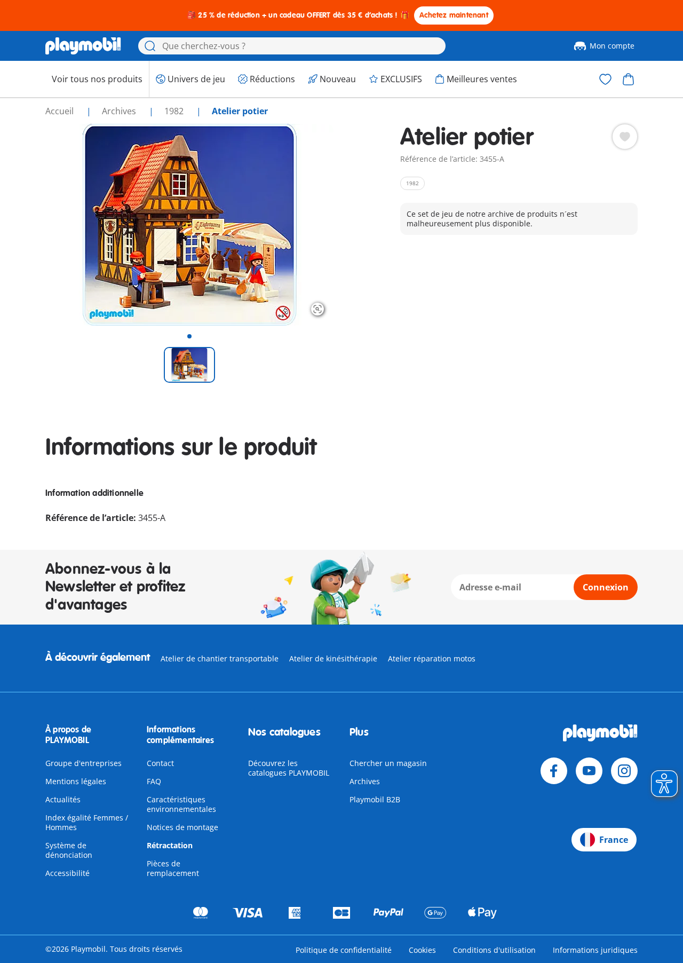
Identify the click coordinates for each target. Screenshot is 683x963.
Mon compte (612, 46)
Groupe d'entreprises (83, 763)
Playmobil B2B (375, 799)
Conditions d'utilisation (494, 950)
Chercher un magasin (388, 763)
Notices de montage (182, 827)
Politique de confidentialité (344, 950)
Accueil (60, 111)
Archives (365, 781)
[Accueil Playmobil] (83, 45)
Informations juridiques (595, 950)
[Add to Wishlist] (625, 136)
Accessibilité (67, 873)
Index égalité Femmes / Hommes (86, 822)
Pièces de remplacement (173, 868)
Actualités (63, 799)
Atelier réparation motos (431, 658)
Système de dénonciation (68, 850)
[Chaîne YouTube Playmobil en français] (589, 770)
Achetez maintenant (453, 15)
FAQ (154, 781)
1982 (175, 111)
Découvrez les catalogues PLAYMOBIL (288, 768)
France (613, 840)
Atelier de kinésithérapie (333, 658)
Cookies (422, 950)
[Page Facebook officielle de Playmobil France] (554, 770)
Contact (160, 763)
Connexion (606, 587)
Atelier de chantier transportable (220, 658)
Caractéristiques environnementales (181, 804)
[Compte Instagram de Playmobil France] (624, 770)
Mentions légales (75, 781)
